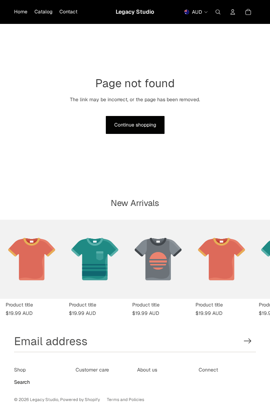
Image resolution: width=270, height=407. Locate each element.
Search (22, 382)
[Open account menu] (232, 12)
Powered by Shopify (80, 399)
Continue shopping (135, 125)
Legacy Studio (44, 399)
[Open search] (218, 12)
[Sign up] (247, 341)
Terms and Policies (125, 399)
